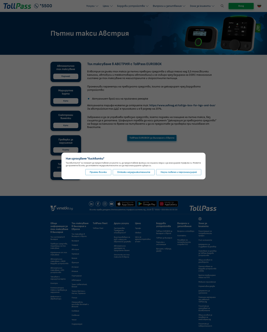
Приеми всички (98, 172)
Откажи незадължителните (133, 172)
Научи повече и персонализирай (179, 172)
